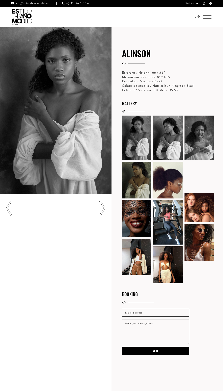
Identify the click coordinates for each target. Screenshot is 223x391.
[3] (199, 138)
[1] (136, 138)
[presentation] (9, 208)
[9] (168, 222)
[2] (168, 138)
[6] (199, 176)
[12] (168, 264)
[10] (199, 242)
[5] (168, 180)
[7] (199, 207)
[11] (136, 257)
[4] (136, 180)
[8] (136, 218)
